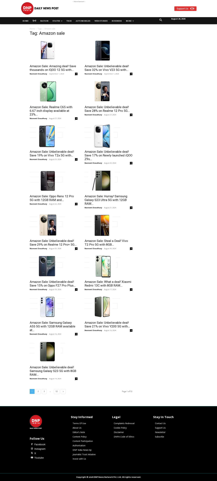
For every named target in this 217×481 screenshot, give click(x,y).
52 (57, 391)
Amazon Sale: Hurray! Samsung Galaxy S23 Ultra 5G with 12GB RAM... (106, 199)
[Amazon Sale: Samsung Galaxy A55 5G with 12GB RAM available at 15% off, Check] (54, 307)
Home (32, 28)
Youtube (39, 457)
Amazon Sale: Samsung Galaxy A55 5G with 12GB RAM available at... (52, 326)
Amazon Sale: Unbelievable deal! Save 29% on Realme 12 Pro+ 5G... (53, 242)
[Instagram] (32, 449)
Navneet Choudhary (38, 74)
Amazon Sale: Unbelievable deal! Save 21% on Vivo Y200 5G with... (107, 324)
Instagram (39, 449)
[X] (32, 453)
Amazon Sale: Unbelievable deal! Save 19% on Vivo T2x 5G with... (52, 153)
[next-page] (63, 391)
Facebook (39, 444)
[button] (161, 20)
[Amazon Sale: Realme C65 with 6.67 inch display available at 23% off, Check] (54, 91)
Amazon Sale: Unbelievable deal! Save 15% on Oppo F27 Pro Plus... (53, 283)
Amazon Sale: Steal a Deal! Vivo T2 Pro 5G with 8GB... (106, 242)
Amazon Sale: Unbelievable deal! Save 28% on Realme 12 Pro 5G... (107, 109)
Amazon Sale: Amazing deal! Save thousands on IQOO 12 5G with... (53, 68)
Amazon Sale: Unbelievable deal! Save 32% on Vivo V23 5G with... (107, 68)
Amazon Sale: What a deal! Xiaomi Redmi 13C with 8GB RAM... (108, 283)
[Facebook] (32, 444)
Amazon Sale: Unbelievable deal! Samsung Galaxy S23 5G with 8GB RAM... (53, 371)
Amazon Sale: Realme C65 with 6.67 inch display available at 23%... (51, 110)
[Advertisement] (120, 9)
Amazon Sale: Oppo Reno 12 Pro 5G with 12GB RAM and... (52, 198)
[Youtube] (32, 457)
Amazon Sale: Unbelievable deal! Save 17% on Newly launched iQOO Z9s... (108, 155)
